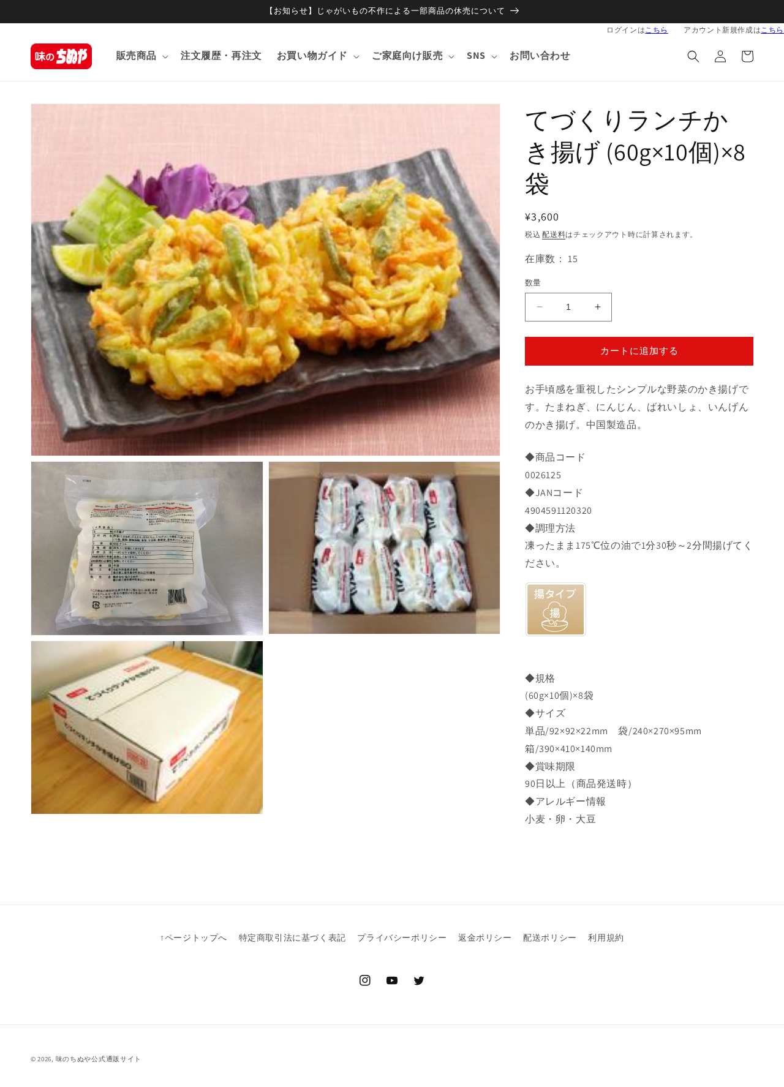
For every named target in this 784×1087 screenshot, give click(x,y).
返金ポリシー (485, 937)
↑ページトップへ (193, 937)
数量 (533, 282)
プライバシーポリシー (402, 937)
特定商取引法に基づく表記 (292, 937)
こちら (656, 29)
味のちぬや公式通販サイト (98, 1059)
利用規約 (606, 937)
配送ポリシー (550, 937)
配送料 (553, 234)
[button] (141, 56)
